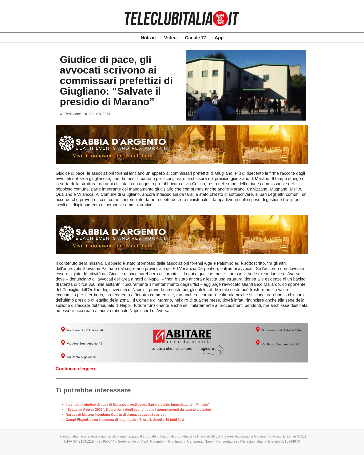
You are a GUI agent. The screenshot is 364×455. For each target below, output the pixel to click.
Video (170, 37)
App (219, 37)
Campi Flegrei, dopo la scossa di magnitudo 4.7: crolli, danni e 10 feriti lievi (125, 419)
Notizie (148, 37)
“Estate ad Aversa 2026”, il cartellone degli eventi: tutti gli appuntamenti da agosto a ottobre (138, 409)
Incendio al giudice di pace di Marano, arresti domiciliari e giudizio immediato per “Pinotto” (138, 404)
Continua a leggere (76, 368)
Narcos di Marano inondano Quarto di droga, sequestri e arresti (116, 414)
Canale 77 (195, 37)
